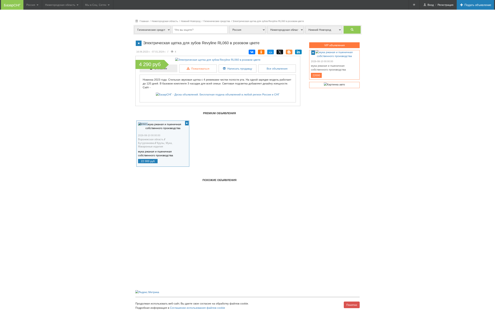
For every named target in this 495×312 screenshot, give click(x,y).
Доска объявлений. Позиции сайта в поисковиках (279, 286)
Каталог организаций (194, 286)
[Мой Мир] (270, 52)
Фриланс (216, 286)
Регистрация (445, 4)
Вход (430, 4)
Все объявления (277, 68)
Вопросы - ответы (213, 280)
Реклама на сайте (188, 280)
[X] (280, 52)
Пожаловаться (199, 68)
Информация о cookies (308, 280)
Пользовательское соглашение (246, 280)
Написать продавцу (239, 68)
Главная (144, 21)
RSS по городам (332, 286)
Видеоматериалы (236, 286)
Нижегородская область (164, 21)
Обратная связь (144, 286)
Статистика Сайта (279, 280)
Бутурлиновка (146, 143)
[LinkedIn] (298, 52)
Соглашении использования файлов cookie (197, 307)
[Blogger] (289, 52)
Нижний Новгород (190, 21)
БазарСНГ (12, 5)
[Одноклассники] (261, 52)
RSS (314, 286)
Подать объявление (477, 5)
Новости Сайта (335, 280)
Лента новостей (167, 286)
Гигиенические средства (217, 21)
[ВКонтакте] (252, 52)
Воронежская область (151, 139)
